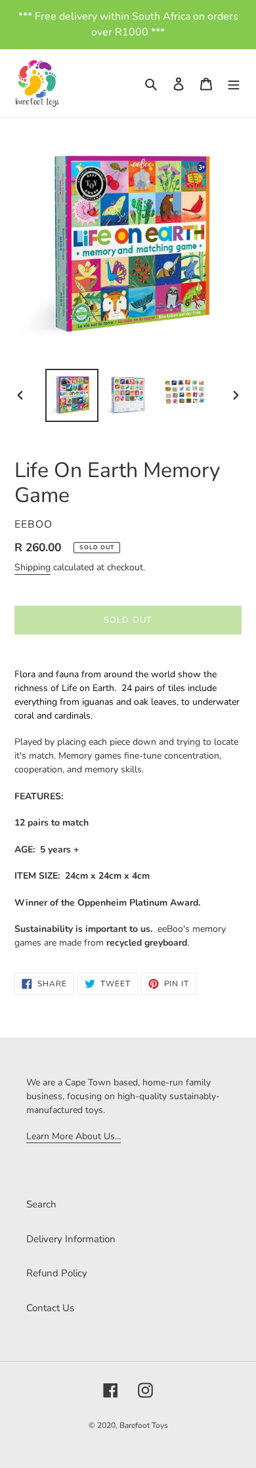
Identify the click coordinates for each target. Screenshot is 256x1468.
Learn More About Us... (73, 1136)
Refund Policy (56, 1273)
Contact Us (50, 1307)
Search (41, 1204)
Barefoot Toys (143, 1425)
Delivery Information (71, 1239)
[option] (72, 395)
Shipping (32, 567)
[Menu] (233, 83)
